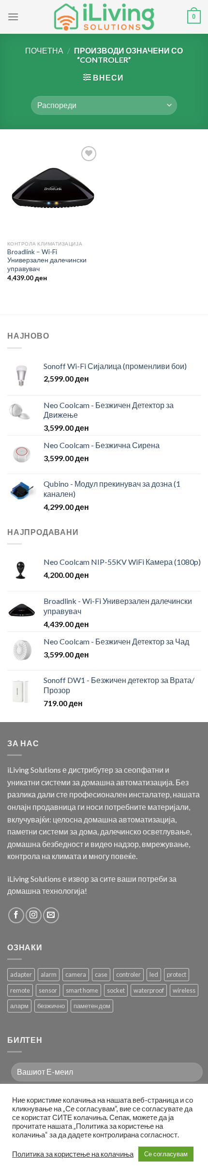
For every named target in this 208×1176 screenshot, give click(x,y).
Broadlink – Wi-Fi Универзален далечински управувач (47, 260)
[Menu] (13, 16)
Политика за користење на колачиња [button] (73, 1154)
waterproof (149, 990)
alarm (49, 974)
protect (176, 974)
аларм (19, 1006)
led (153, 974)
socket (116, 990)
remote (20, 990)
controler (128, 974)
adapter (21, 974)
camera (75, 974)
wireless (184, 990)
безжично (51, 1006)
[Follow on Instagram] (34, 915)
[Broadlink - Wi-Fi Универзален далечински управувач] (53, 189)
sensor (48, 990)
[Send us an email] (51, 915)
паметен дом (92, 1006)
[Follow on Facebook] (16, 915)
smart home (82, 990)
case (101, 974)
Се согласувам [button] (166, 1154)
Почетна (44, 50)
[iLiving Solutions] (104, 16)
